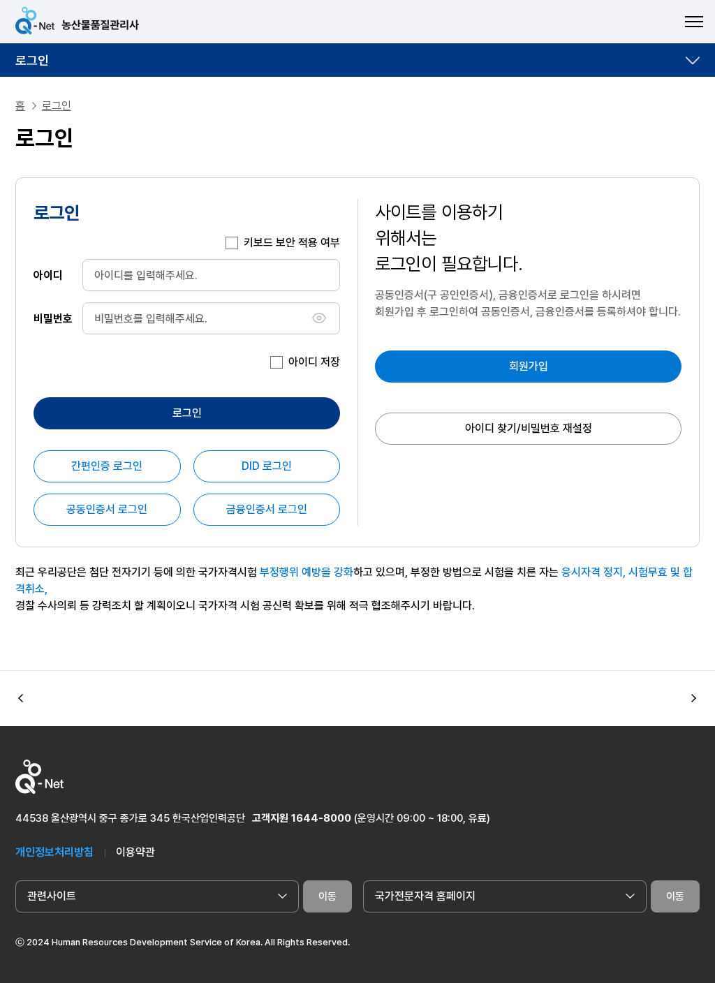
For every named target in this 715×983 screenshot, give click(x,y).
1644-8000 (321, 818)
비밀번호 (53, 318)
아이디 (48, 274)
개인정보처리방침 (54, 852)
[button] (694, 698)
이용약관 (135, 852)
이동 (327, 896)
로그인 (32, 60)
